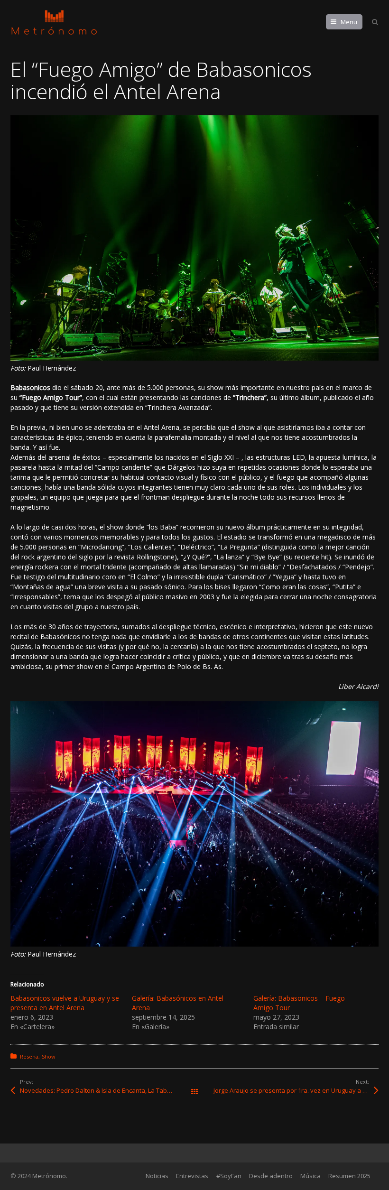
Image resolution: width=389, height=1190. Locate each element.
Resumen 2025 (349, 1175)
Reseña (29, 1056)
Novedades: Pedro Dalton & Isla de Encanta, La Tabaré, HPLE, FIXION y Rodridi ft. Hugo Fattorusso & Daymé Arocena (107, 1090)
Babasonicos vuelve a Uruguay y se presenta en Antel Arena (64, 1003)
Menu (349, 22)
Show (49, 1056)
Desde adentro (271, 1175)
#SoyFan (228, 1175)
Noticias (157, 1175)
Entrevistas (192, 1175)
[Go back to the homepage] (54, 22)
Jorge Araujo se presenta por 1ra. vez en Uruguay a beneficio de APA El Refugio (296, 1090)
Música (310, 1175)
